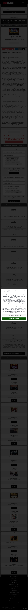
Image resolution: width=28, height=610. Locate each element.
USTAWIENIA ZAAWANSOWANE (14, 315)
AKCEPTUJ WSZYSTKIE (14, 318)
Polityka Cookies (14, 312)
